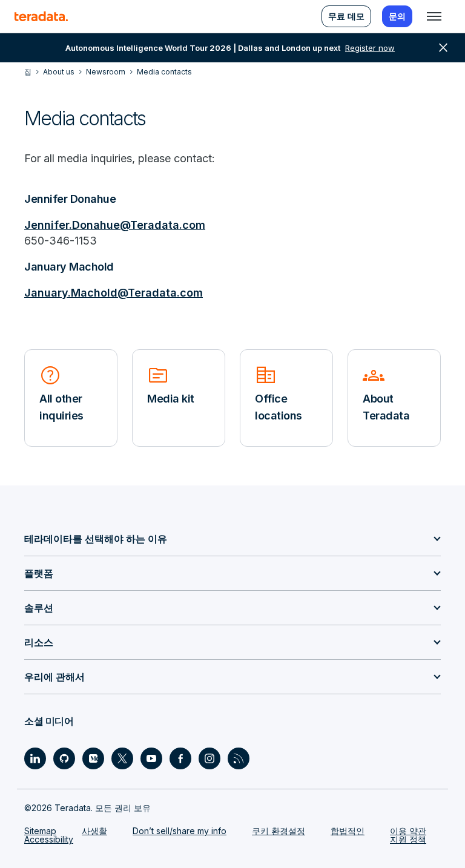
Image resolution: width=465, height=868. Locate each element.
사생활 (94, 831)
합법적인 (347, 831)
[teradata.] (41, 16)
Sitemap (40, 831)
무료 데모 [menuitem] (346, 16)
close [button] (443, 48)
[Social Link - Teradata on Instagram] (209, 758)
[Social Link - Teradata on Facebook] (180, 758)
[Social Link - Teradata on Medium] (93, 758)
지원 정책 (408, 839)
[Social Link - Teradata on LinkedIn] (35, 758)
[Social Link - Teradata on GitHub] (64, 758)
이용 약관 (408, 831)
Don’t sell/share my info (179, 831)
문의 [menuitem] (397, 16)
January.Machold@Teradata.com (113, 292)
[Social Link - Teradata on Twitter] (122, 758)
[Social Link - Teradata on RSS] (238, 758)
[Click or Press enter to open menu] (434, 16)
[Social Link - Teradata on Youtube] (151, 758)
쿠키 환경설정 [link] (278, 831)
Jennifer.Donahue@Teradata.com (114, 225)
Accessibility (48, 839)
